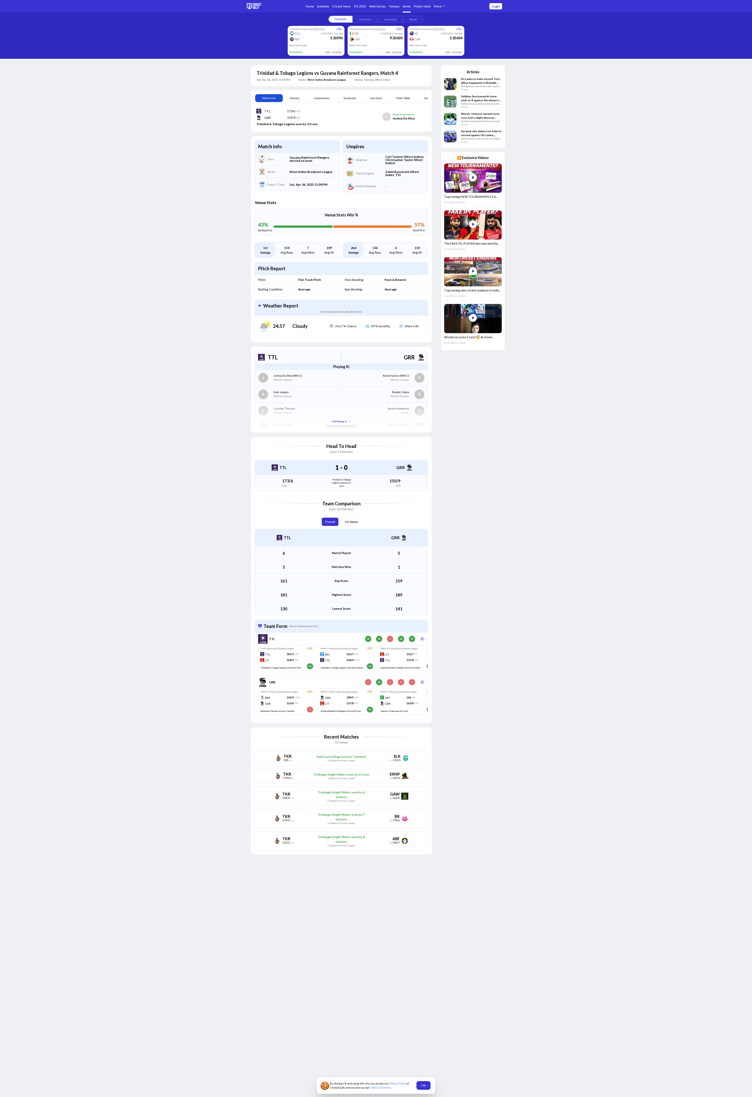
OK (423, 1085)
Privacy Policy (397, 1083)
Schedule (337, 52)
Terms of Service (380, 1087)
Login (496, 6)
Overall (330, 522)
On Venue (351, 522)
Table (328, 52)
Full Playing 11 (339, 421)
